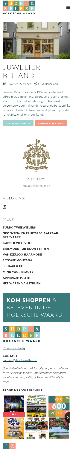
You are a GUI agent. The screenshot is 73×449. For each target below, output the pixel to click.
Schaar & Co (13, 266)
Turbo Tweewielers (19, 227)
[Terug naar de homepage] (19, 7)
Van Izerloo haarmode (22, 254)
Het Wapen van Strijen (22, 283)
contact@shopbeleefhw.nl (20, 360)
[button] (68, 7)
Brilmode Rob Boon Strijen (26, 248)
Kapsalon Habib (16, 277)
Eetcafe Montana (17, 260)
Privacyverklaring (14, 348)
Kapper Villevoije (18, 243)
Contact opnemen (51, 123)
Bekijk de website (18, 123)
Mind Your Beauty (18, 271)
